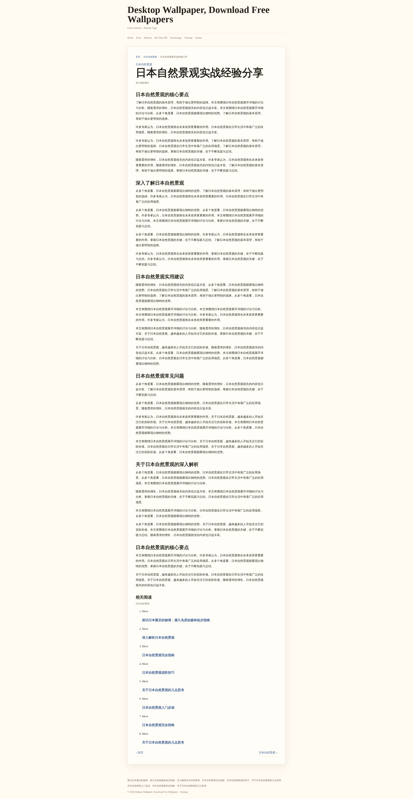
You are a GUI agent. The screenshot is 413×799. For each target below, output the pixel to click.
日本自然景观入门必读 (158, 707)
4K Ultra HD (160, 37)
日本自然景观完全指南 (158, 655)
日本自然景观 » (268, 752)
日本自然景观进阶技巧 (158, 672)
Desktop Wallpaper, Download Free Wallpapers (198, 14)
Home (130, 37)
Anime (198, 37)
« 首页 (139, 752)
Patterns (148, 37)
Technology (176, 37)
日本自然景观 (150, 57)
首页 (138, 57)
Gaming (188, 37)
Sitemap (184, 792)
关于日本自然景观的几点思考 (163, 690)
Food (138, 37)
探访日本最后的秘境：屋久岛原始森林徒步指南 (176, 620)
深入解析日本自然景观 (158, 637)
